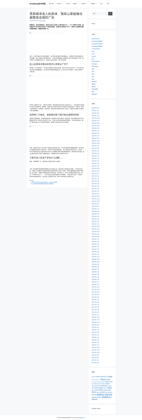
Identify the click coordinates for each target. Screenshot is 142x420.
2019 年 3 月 (95, 249)
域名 (93, 76)
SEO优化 (107, 381)
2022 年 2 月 (95, 163)
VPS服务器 (107, 383)
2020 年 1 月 (95, 224)
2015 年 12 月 (96, 347)
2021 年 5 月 (95, 183)
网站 (107, 392)
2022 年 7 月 (95, 150)
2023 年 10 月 (96, 123)
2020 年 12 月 (96, 196)
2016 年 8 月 (95, 327)
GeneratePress (81, 417)
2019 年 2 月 (95, 251)
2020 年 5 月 (95, 213)
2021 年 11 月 (95, 171)
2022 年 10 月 (96, 143)
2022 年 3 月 (95, 161)
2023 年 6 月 (95, 133)
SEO (93, 59)
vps (99, 383)
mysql (108, 379)
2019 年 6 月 (95, 241)
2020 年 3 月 (95, 219)
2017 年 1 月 (95, 314)
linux (93, 51)
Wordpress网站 (98, 387)
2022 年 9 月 (95, 145)
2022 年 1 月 (95, 166)
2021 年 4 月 (95, 186)
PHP (93, 53)
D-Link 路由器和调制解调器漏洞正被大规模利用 (42, 183)
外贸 (93, 79)
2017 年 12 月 (96, 287)
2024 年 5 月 (95, 110)
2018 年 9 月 (95, 264)
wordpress (103, 385)
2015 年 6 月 (95, 362)
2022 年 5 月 (95, 156)
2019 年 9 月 (95, 234)
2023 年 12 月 (96, 118)
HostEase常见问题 (97, 43)
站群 (93, 91)
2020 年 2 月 (95, 221)
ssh (92, 383)
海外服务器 (106, 390)
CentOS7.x (104, 376)
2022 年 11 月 (96, 140)
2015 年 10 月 (96, 352)
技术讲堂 (94, 81)
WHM (93, 385)
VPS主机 (68, 3)
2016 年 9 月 (95, 324)
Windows (94, 64)
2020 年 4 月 (95, 216)
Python (94, 56)
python (100, 381)
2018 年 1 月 (95, 284)
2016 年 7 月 (95, 329)
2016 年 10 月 (96, 322)
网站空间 (94, 394)
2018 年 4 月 (95, 277)
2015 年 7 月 (95, 360)
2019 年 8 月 (95, 236)
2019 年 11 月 (95, 229)
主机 (93, 71)
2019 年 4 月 (95, 246)
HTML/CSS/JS (96, 48)
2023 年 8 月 (95, 128)
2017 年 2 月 (95, 312)
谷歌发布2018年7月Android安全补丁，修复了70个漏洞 (44, 182)
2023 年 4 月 (95, 138)
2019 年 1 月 (95, 254)
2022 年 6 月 (95, 153)
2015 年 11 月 (95, 350)
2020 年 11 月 (96, 198)
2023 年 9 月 (95, 125)
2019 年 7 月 (95, 239)
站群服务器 (102, 392)
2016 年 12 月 (96, 317)
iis (99, 379)
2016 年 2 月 (95, 342)
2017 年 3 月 (95, 309)
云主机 (104, 387)
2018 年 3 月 (95, 279)
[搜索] (110, 13)
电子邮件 (98, 392)
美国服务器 (101, 394)
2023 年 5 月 (95, 135)
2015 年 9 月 (95, 355)
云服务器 (109, 387)
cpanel (110, 376)
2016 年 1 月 (95, 345)
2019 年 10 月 (96, 231)
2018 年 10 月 (96, 261)
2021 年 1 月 (95, 193)
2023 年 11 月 (96, 120)
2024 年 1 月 (95, 115)
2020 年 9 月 (95, 203)
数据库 (93, 84)
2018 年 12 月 (96, 256)
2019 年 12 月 (96, 226)
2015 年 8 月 (95, 357)
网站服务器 (110, 392)
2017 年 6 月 (95, 302)
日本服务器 (96, 390)
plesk (98, 381)
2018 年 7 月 (95, 269)
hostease (97, 379)
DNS (92, 379)
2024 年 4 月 (95, 113)
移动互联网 (95, 89)
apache (93, 376)
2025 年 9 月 (95, 108)
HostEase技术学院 (38, 4)
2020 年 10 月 (96, 201)
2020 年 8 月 (95, 206)
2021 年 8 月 (95, 176)
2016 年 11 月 (95, 319)
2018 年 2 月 (95, 282)
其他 (93, 74)
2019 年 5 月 (95, 244)
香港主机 (99, 397)
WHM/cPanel (95, 61)
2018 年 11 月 (95, 259)
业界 (32, 180)
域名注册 (51, 3)
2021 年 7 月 (95, 178)
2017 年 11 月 (95, 289)
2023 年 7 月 (95, 130)
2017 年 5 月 (95, 304)
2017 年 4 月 (95, 307)
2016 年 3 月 (95, 340)
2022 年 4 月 (95, 158)
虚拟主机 (108, 394)
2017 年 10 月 (96, 292)
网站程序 (94, 94)
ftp (94, 379)
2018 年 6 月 (95, 271)
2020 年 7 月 (95, 208)
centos (98, 376)
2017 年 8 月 (95, 297)
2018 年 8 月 (95, 266)
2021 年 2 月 (95, 191)
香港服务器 (106, 397)
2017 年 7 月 (95, 299)
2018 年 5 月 (95, 274)
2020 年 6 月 (95, 211)
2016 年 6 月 (95, 332)
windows (97, 385)
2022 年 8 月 (95, 148)
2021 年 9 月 (95, 173)
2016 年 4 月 (95, 337)
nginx (93, 381)
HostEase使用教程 (97, 41)
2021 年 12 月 (96, 168)
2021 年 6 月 (95, 181)
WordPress (95, 66)
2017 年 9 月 (95, 294)
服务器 (93, 86)
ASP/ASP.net (95, 38)
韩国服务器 (94, 397)
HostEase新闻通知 (97, 46)
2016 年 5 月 (95, 334)
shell (111, 381)
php (95, 381)
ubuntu (95, 383)
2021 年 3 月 (95, 188)
